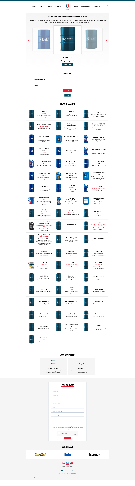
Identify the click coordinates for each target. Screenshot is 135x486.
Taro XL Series (44, 326)
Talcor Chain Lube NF (98, 277)
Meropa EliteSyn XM (71, 238)
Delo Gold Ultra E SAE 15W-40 (44, 174)
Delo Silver (99, 186)
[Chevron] (67, 9)
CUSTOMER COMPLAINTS (93, 477)
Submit (67, 438)
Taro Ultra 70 (98, 314)
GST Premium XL (98, 211)
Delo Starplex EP (44, 197)
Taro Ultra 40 (71, 314)
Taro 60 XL (71, 287)
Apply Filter (67, 91)
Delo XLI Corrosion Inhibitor (98, 199)
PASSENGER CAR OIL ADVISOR (46, 477)
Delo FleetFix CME (71, 150)
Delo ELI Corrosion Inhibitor (44, 149)
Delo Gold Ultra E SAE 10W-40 (99, 162)
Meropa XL (71, 251)
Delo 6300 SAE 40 (98, 137)
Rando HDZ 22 (44, 276)
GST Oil (71, 210)
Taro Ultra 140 (44, 314)
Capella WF (71, 111)
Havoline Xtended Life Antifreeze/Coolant (44, 222)
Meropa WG (44, 251)
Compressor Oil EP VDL (98, 124)
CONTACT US (27, 477)
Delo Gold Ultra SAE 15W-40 (71, 174)
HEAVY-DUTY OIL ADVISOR (61, 477)
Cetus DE (98, 112)
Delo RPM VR (71, 186)
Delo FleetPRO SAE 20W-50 (44, 162)
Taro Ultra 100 (99, 301)
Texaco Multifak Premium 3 (71, 325)
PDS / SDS (34, 477)
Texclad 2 (98, 325)
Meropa (98, 223)
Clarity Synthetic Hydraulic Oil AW (71, 124)
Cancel (67, 95)
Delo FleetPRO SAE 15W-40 (98, 150)
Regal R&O (71, 276)
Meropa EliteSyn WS (44, 235)
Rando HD (71, 263)
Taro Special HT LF (44, 301)
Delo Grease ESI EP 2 (44, 186)
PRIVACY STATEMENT (106, 477)
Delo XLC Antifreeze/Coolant (71, 199)
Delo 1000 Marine (44, 136)
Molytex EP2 (98, 251)
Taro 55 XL (44, 289)
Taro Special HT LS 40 (71, 301)
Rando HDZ (98, 263)
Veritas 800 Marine (44, 338)
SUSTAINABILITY (73, 477)
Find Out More (67, 64)
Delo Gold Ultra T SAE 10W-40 (99, 173)
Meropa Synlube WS (98, 238)
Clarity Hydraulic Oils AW (44, 124)
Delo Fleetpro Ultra (71, 162)
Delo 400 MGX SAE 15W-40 (71, 137)
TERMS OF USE (82, 477)
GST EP (44, 210)
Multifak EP (44, 263)
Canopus (44, 111)
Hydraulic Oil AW (71, 224)
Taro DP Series (99, 289)
